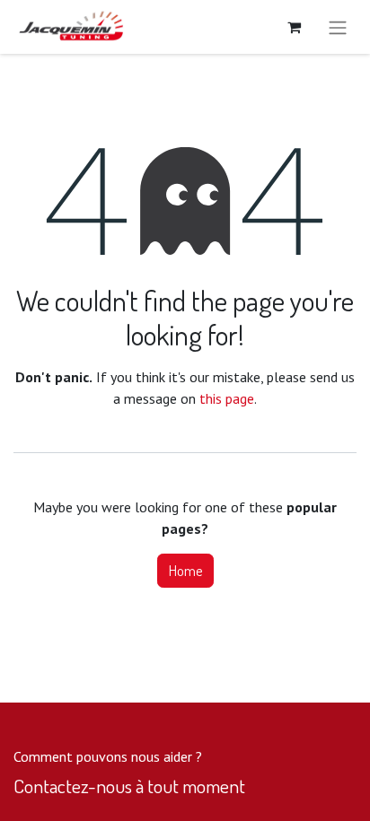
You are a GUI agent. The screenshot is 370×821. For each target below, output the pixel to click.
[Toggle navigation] (338, 27)
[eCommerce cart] (294, 27)
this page (226, 398)
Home (185, 571)
